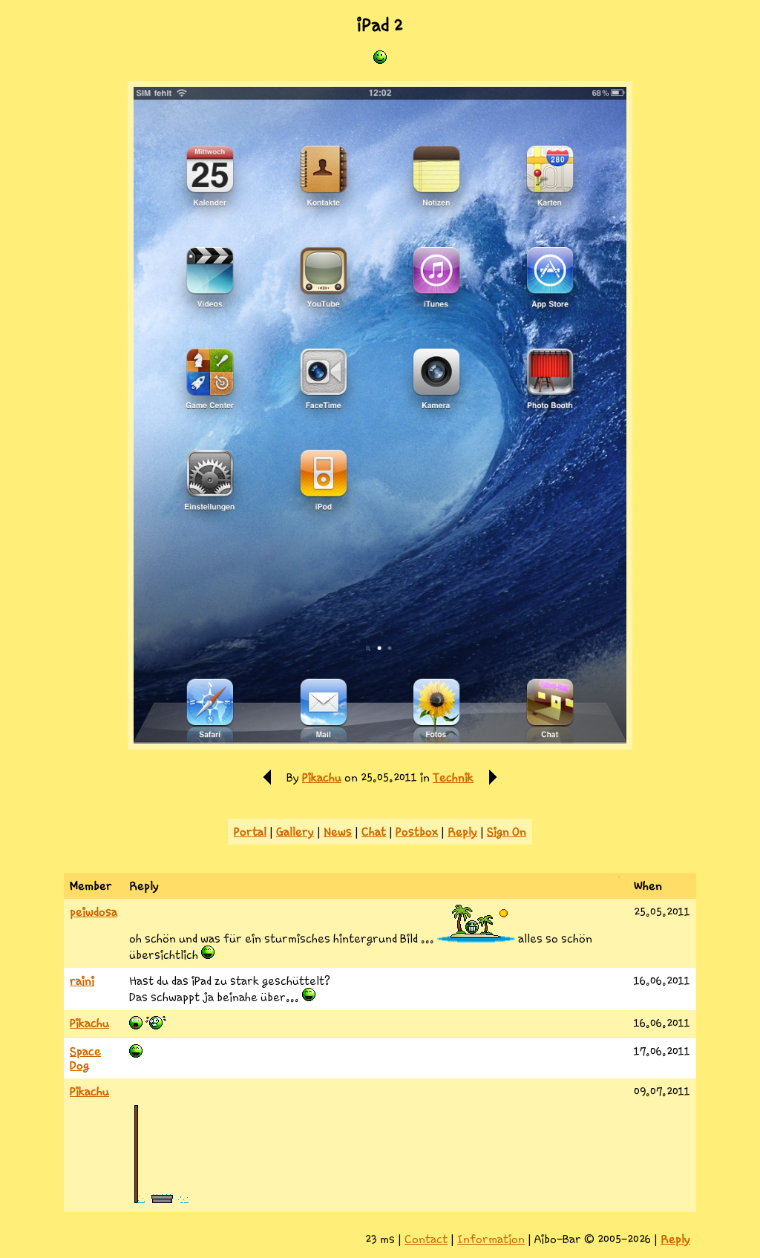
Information (491, 1239)
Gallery (295, 832)
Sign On (506, 832)
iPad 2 (380, 25)
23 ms (380, 1239)
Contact (426, 1239)
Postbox (417, 832)
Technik (453, 777)
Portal (250, 832)
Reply (462, 832)
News (338, 832)
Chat (373, 832)
